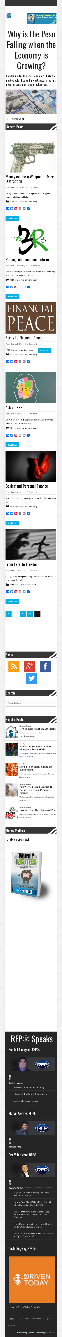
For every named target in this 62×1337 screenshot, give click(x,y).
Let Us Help (22, 1332)
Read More (12, 218)
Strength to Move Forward (26, 1100)
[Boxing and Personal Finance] (31, 466)
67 (23, 613)
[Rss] (13, 671)
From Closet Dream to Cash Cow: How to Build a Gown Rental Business (33, 1225)
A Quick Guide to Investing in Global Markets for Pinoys (31, 1194)
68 (30, 613)
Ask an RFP (14, 407)
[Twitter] (31, 682)
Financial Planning (36, 1332)
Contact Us (49, 1332)
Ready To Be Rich (16, 1188)
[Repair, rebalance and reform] (31, 239)
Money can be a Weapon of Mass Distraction (30, 178)
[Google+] (29, 671)
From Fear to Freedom (22, 564)
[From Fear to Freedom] (31, 544)
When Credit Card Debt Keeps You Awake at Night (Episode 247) (33, 1235)
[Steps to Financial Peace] (31, 318)
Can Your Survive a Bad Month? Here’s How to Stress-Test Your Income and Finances (32, 1214)
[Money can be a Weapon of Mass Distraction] (31, 156)
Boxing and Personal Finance (27, 486)
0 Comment (35, 187)
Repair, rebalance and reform (27, 259)
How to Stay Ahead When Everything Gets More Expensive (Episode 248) (33, 1203)
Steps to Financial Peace (24, 337)
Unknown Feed (15, 1146)
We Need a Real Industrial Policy (29, 1087)
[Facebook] (45, 671)
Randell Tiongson (16, 1083)
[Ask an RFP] (31, 387)
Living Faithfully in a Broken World (31, 1094)
